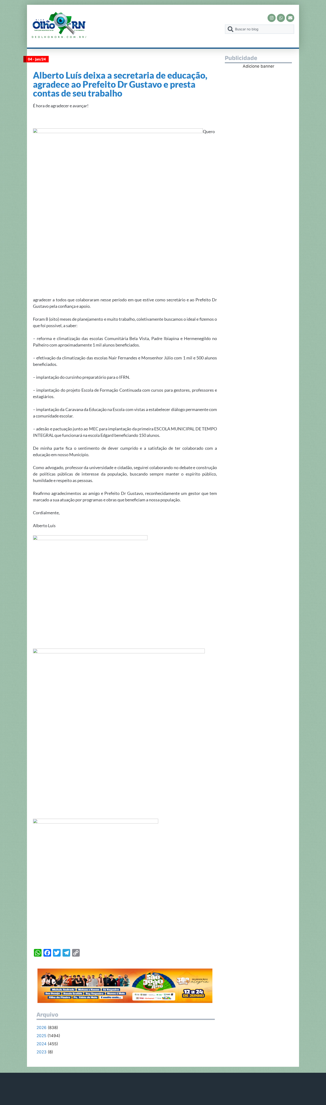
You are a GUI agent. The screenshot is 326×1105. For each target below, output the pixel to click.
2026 (42, 1027)
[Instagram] (272, 18)
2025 (41, 1035)
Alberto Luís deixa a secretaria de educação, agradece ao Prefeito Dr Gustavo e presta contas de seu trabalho (120, 84)
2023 (42, 1052)
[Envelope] (290, 18)
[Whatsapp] (281, 18)
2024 (42, 1043)
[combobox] (259, 29)
